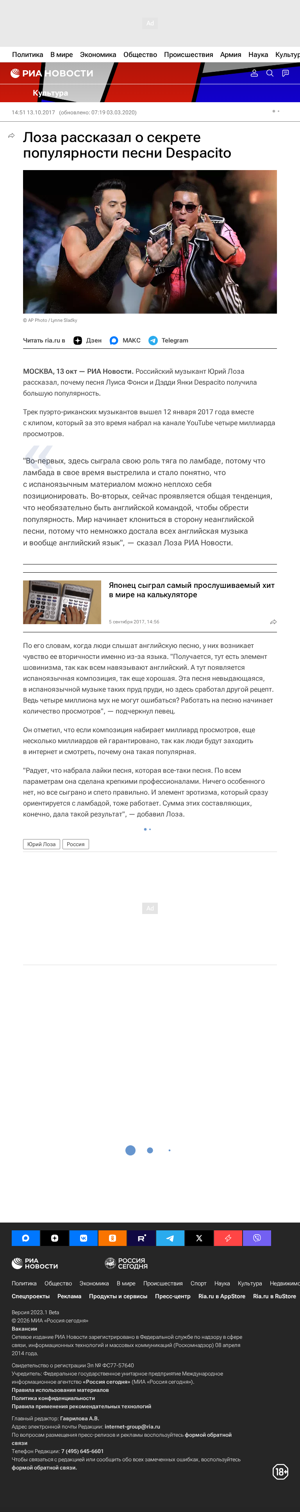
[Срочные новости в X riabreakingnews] (228, 1238)
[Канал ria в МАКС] (26, 1238)
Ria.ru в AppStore (221, 1296)
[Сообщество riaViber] (257, 1238)
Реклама (69, 1296)
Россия (76, 844)
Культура (250, 1283)
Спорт (199, 1283)
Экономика (94, 1283)
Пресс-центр (173, 1296)
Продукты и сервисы (118, 1296)
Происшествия (163, 1283)
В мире (126, 1283)
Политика (24, 1283)
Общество (58, 1283)
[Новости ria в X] (199, 1238)
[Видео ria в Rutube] (141, 1238)
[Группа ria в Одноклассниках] (112, 1238)
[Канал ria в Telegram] (170, 1238)
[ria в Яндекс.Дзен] (55, 1238)
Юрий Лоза (41, 844)
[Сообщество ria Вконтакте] (84, 1238)
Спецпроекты (31, 1296)
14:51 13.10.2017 (33, 112)
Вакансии (24, 1329)
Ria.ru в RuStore (274, 1296)
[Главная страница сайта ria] (51, 73)
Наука (222, 1283)
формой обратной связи (43, 1467)
